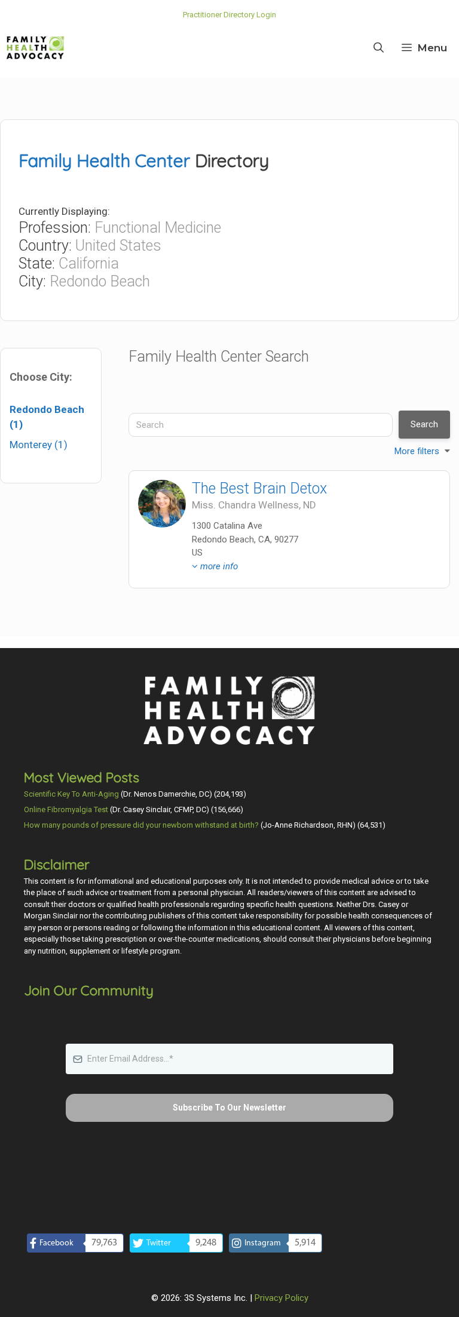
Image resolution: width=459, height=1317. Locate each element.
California (89, 263)
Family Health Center (104, 160)
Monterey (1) (39, 445)
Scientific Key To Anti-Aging (71, 793)
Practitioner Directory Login (229, 14)
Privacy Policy (281, 1298)
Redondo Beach (100, 281)
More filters (416, 451)
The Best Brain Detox (259, 488)
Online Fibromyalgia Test (66, 809)
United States (118, 245)
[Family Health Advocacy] (35, 48)
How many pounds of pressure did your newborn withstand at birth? (141, 825)
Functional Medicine (157, 227)
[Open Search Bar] (379, 48)
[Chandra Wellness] (162, 504)
